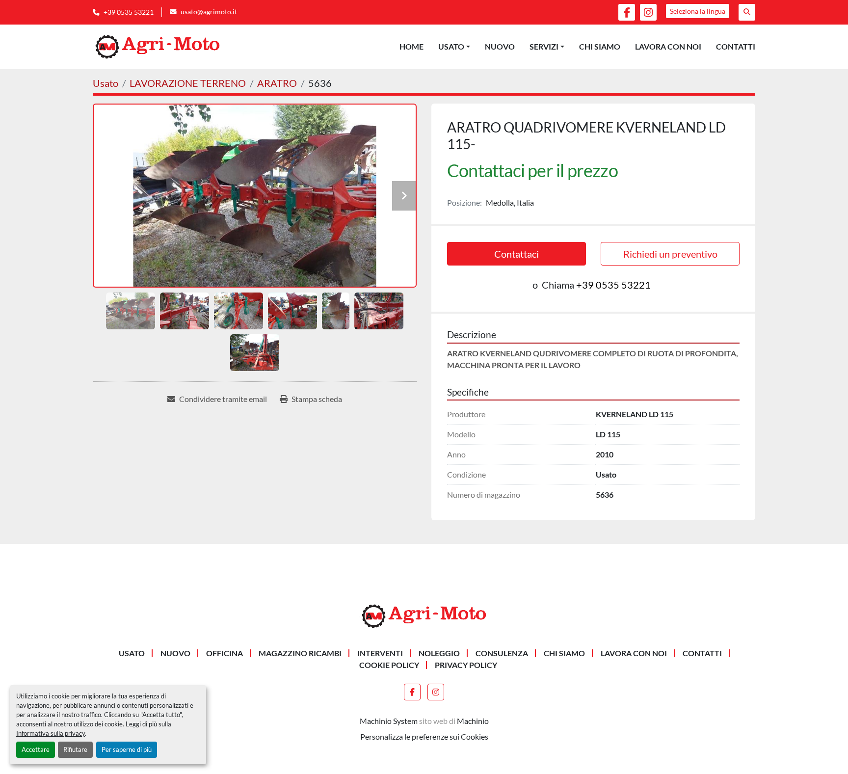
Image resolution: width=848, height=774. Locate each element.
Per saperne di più (127, 749)
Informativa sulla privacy (50, 733)
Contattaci (516, 254)
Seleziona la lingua (697, 11)
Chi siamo (599, 46)
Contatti (735, 46)
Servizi (544, 46)
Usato (451, 46)
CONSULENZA (502, 653)
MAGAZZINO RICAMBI (300, 653)
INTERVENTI (380, 653)
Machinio (473, 720)
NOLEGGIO (439, 653)
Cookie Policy (389, 664)
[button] (454, 47)
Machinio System (389, 720)
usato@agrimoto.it (209, 12)
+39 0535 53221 (129, 12)
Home (411, 46)
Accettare (36, 749)
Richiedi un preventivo (670, 254)
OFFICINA (224, 653)
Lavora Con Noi (668, 46)
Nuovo (500, 46)
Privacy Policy (466, 664)
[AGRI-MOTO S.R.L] (424, 615)
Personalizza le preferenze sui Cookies (424, 736)
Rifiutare (75, 749)
